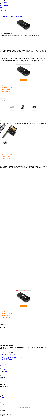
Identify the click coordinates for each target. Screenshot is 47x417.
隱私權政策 (27, 407)
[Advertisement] (23, 43)
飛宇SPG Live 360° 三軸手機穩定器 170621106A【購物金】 (9, 360)
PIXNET (18, 407)
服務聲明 (30, 407)
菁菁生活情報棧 (4, 5)
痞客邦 (4, 369)
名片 (2, 13)
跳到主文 (1, 7)
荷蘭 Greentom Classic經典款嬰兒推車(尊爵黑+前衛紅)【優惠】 (9, 355)
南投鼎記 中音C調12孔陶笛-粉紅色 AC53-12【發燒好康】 (9, 358)
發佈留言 (1, 378)
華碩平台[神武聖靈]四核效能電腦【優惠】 (7, 359)
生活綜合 (6, 10)
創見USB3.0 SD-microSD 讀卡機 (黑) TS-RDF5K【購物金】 (12, 16)
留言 (5, 369)
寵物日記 (6, 371)
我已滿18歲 (2, 415)
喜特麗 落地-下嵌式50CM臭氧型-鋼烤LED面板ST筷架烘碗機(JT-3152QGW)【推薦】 (12, 357)
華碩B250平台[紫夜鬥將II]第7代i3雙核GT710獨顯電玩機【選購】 (9, 354)
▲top (1, 372)
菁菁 (0, 365)
